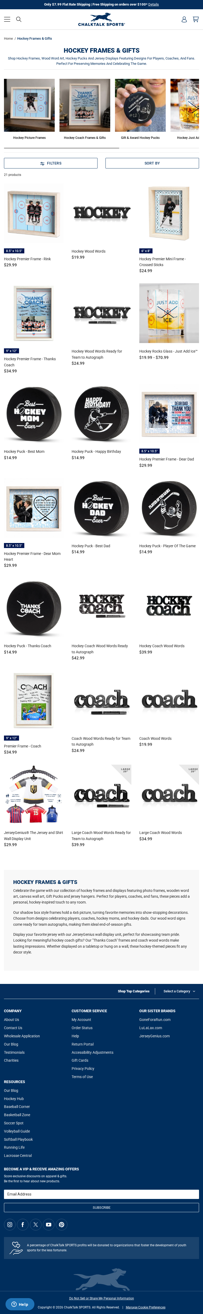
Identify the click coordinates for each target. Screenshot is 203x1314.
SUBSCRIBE (101, 1208)
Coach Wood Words (155, 738)
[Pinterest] (61, 1224)
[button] (7, 19)
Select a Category (177, 991)
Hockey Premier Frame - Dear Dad (166, 459)
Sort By (152, 163)
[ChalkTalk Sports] (101, 19)
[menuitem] (184, 19)
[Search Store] (19, 19)
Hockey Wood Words (88, 251)
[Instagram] (10, 1224)
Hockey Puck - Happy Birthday (96, 451)
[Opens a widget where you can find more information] (19, 1304)
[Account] (184, 19)
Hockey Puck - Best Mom (24, 451)
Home (8, 38)
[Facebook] (23, 1224)
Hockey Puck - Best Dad (91, 546)
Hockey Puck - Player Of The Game (167, 546)
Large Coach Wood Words (160, 833)
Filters (54, 163)
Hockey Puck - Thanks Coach (27, 646)
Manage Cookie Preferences (145, 1307)
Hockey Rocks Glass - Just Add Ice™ (168, 351)
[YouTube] (48, 1224)
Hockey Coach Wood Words (161, 646)
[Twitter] (35, 1224)
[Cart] (196, 19)
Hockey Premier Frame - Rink (27, 259)
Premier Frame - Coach (22, 746)
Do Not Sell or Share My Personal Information (101, 1298)
